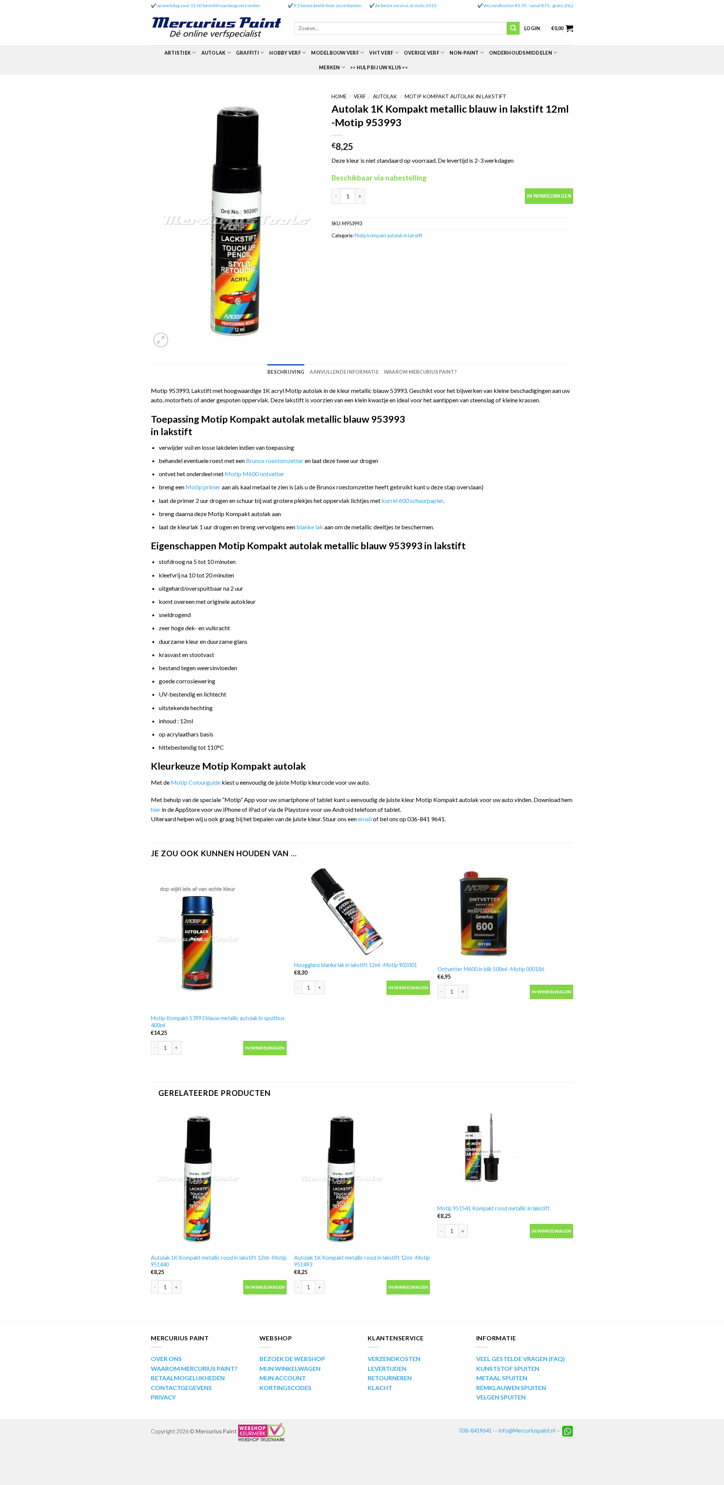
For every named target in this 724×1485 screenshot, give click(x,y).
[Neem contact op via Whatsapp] (567, 1430)
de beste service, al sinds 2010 (405, 5)
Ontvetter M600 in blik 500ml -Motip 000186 (490, 969)
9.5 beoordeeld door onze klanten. (328, 5)
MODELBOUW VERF (335, 53)
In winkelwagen (549, 196)
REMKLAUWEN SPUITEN (511, 1387)
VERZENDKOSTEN (394, 1358)
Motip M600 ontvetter (254, 473)
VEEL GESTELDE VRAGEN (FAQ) (520, 1358)
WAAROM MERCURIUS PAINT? (194, 1368)
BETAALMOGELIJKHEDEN (188, 1377)
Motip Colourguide (196, 782)
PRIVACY (163, 1397)
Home (339, 96)
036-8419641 (475, 1430)
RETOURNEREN (390, 1377)
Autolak (385, 96)
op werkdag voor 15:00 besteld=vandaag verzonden (208, 5)
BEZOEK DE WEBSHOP (292, 1358)
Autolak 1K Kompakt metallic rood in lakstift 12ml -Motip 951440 (219, 1261)
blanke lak (309, 526)
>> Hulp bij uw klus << (379, 67)
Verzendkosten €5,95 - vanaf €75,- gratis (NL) (528, 5)
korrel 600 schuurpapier (412, 500)
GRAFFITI (247, 53)
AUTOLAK (213, 53)
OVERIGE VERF (421, 53)
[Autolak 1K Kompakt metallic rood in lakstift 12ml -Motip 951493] (362, 1178)
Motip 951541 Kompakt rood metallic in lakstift (493, 1208)
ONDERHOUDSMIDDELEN (520, 53)
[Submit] (513, 28)
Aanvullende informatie (344, 372)
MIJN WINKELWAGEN (290, 1368)
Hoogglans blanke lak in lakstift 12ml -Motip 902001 (355, 965)
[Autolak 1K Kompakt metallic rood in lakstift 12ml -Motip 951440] (219, 1178)
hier (156, 809)
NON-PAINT (464, 53)
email (365, 818)
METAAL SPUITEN (501, 1377)
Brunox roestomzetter (275, 460)
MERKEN (329, 67)
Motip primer (203, 486)
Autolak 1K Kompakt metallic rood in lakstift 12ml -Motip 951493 (362, 1261)
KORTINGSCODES (285, 1387)
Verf (360, 96)
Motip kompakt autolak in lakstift (455, 96)
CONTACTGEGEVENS (181, 1387)
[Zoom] (160, 340)
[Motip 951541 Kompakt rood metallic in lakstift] (505, 1153)
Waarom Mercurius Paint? (420, 372)
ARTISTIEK (177, 53)
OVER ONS (166, 1358)
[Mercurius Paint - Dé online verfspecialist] (217, 28)
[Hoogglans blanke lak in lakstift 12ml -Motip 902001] (362, 911)
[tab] (285, 371)
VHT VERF (381, 53)
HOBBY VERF (285, 53)
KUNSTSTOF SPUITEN (507, 1368)
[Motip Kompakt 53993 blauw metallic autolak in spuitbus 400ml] (219, 938)
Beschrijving (285, 372)
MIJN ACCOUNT (282, 1377)
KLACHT (380, 1387)
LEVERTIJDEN (387, 1368)
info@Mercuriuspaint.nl (527, 1430)
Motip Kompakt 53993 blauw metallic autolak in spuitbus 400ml (218, 1021)
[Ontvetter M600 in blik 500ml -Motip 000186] (505, 913)
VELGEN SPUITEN (501, 1397)
